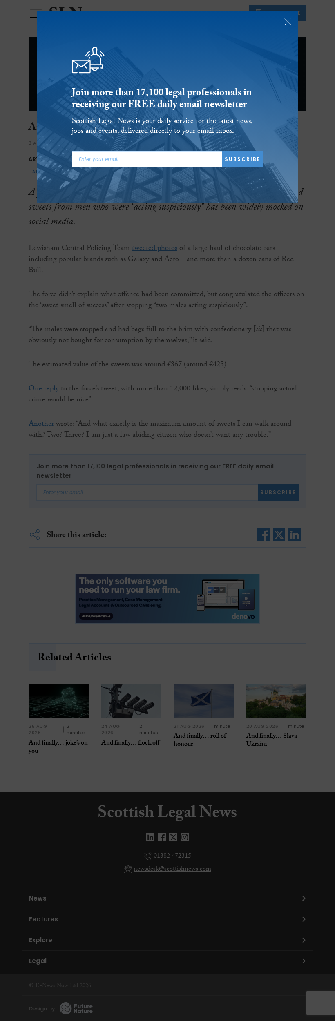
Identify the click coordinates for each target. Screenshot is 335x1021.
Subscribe (243, 159)
